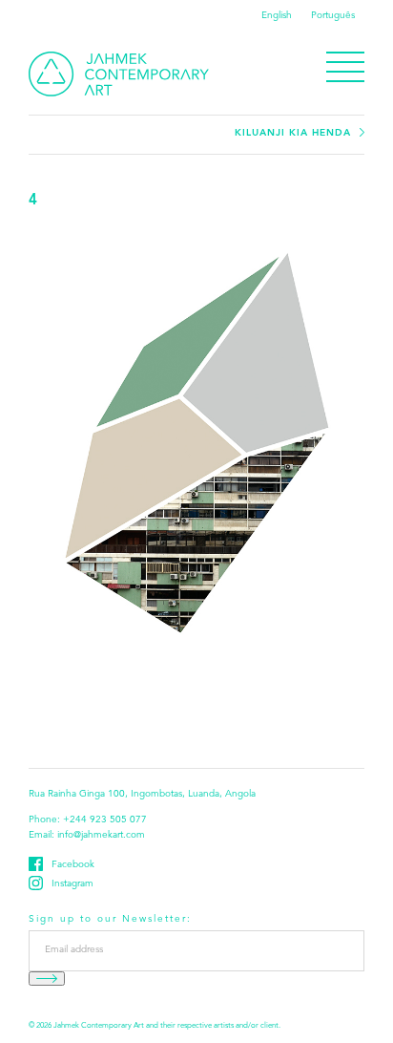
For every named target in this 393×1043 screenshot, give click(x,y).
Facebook (73, 865)
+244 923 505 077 (105, 820)
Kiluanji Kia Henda (293, 133)
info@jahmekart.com (101, 836)
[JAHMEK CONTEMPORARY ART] (119, 74)
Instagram (72, 884)
